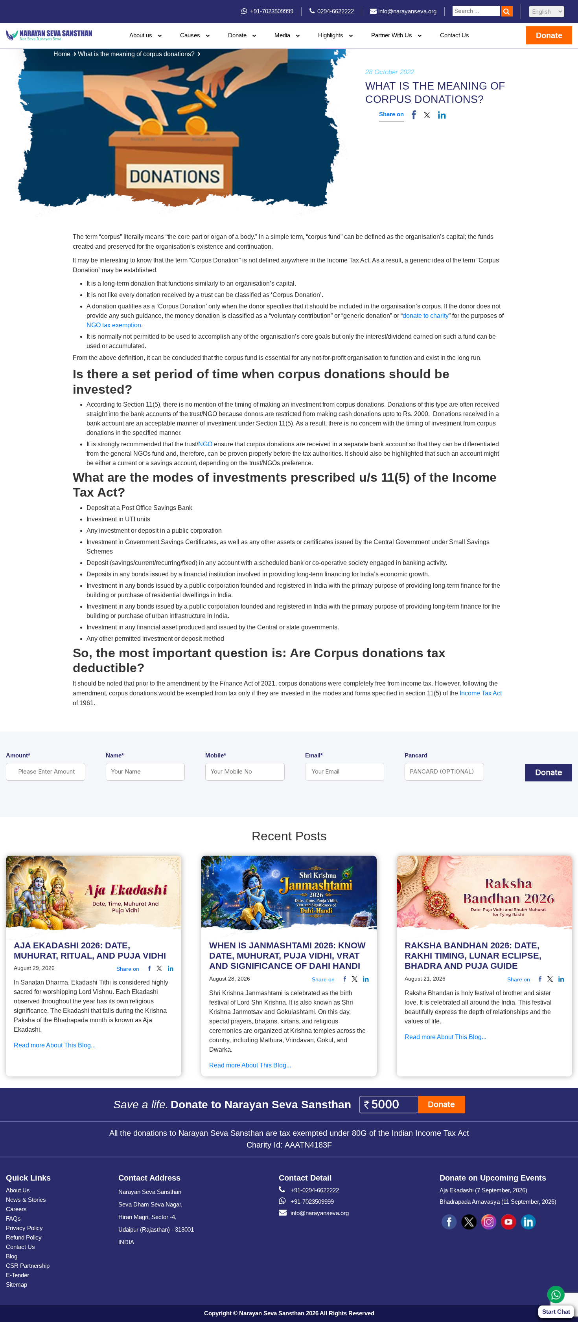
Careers (16, 1209)
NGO (205, 444)
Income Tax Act (481, 693)
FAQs (13, 1218)
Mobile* (215, 755)
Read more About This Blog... (55, 1045)
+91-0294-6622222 (315, 1190)
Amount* (18, 755)
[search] (507, 11)
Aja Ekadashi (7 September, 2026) (483, 1190)
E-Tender (17, 1275)
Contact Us (454, 35)
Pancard (416, 755)
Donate (237, 35)
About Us (18, 1190)
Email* (314, 755)
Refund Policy (24, 1237)
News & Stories (26, 1199)
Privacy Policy (24, 1228)
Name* (115, 755)
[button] (427, 114)
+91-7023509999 (312, 1201)
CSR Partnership (28, 1265)
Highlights (330, 35)
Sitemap (16, 1284)
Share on (391, 114)
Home (61, 54)
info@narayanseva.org (320, 1213)
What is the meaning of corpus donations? (136, 54)
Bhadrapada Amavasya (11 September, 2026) (498, 1201)
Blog (11, 1256)
